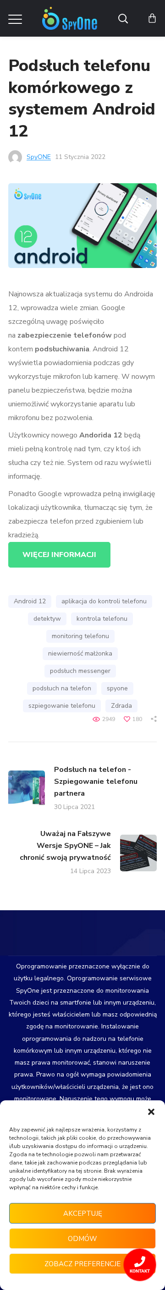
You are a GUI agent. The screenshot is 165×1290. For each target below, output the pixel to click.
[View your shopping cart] (152, 18)
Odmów (82, 1238)
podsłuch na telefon (62, 688)
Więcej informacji (59, 555)
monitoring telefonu (80, 636)
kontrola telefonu (102, 618)
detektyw (47, 618)
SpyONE (39, 157)
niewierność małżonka (80, 653)
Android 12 (30, 601)
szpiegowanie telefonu (61, 705)
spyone (117, 688)
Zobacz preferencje (82, 1263)
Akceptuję (82, 1213)
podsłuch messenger (80, 671)
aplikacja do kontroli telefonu (104, 601)
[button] (151, 1111)
